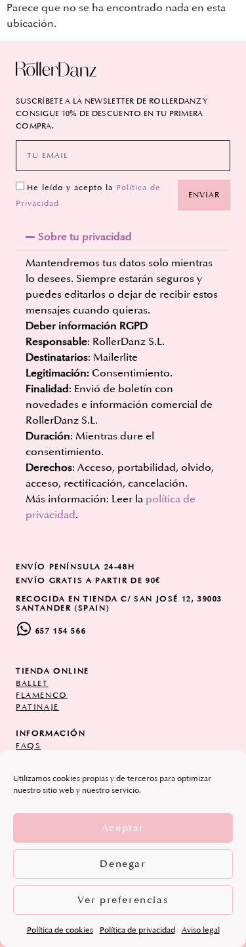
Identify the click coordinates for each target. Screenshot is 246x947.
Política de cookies (60, 930)
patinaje (37, 707)
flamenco (42, 695)
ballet (32, 684)
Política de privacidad (137, 930)
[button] (123, 237)
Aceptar (123, 828)
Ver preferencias (123, 900)
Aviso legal (201, 930)
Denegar (123, 864)
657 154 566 (61, 631)
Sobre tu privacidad (85, 236)
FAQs (28, 746)
